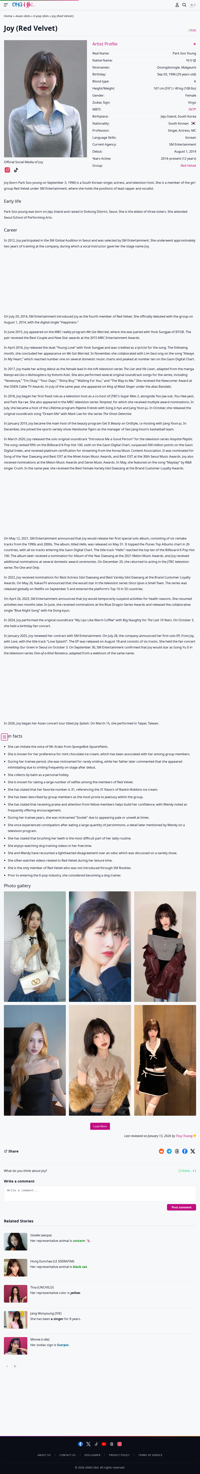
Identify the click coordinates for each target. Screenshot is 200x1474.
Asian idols (22, 16)
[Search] (184, 5)
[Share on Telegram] (169, 1151)
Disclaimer (92, 1455)
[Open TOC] (4, 737)
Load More (100, 1126)
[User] (177, 5)
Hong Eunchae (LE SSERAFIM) (52, 1261)
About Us (44, 1455)
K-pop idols (41, 16)
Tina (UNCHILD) (42, 1287)
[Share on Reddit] (161, 1151)
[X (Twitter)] (88, 1444)
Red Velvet (188, 165)
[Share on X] (192, 1151)
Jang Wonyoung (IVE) (46, 1313)
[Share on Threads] (177, 1151)
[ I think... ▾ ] (187, 1171)
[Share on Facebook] (184, 1151)
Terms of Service (150, 1455)
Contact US (68, 1455)
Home (8, 16)
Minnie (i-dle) (39, 1339)
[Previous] (7, 1366)
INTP (192, 109)
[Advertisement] (100, 282)
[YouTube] (104, 1444)
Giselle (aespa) (41, 1235)
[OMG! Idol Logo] (24, 5)
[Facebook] (80, 1444)
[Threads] (111, 1444)
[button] (194, 44)
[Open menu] (8, 5)
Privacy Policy (119, 1455)
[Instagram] (119, 1444)
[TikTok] (96, 1444)
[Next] (15, 1366)
